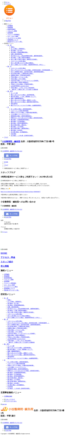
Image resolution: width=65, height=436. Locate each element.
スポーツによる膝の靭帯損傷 (19, 110)
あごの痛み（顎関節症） (18, 48)
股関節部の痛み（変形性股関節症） (21, 116)
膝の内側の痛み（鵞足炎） (19, 125)
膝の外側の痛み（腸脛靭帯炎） (20, 128)
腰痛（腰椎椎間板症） (17, 98)
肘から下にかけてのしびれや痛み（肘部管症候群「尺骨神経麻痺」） (32, 70)
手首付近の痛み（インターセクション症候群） (25, 80)
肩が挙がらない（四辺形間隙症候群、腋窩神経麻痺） (27, 56)
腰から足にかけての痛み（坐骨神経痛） (23, 95)
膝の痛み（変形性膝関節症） (19, 123)
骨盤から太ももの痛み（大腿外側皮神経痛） (24, 112)
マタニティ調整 (12, 31)
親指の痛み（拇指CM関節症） (20, 82)
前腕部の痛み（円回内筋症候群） (21, 75)
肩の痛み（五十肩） (17, 50)
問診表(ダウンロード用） (15, 41)
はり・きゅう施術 (12, 36)
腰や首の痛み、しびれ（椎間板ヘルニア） (24, 96)
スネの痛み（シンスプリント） (20, 114)
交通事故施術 (8, 396)
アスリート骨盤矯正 (13, 34)
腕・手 (9, 66)
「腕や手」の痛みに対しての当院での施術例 (24, 89)
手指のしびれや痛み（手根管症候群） (22, 84)
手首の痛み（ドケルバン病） (19, 77)
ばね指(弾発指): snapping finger (20, 86)
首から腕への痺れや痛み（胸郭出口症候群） (24, 59)
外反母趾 (13, 134)
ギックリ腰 (14, 93)
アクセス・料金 (8, 257)
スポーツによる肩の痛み (18, 61)
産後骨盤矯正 (11, 29)
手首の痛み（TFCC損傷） (18, 79)
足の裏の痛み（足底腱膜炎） (19, 132)
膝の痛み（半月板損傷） (18, 121)
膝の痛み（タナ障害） (17, 126)
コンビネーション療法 (14, 38)
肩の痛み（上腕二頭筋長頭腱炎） (21, 57)
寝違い (13, 47)
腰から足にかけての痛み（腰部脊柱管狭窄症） (25, 102)
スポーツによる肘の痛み (18, 68)
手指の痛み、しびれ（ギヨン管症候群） (23, 87)
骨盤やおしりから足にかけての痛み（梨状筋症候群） (27, 118)
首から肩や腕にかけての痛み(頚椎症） (22, 63)
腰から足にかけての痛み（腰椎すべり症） (24, 100)
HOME (6, 162)
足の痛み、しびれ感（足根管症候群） (22, 135)
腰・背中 (10, 91)
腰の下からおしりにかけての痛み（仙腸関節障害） (26, 105)
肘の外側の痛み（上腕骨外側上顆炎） (22, 73)
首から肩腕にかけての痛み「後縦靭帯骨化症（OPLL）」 (28, 64)
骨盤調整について (12, 40)
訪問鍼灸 (10, 25)
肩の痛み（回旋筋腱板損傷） (19, 52)
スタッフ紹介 (7, 262)
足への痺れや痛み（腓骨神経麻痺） (21, 109)
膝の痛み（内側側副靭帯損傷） (20, 119)
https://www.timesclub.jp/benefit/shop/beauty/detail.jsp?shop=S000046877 (21, 191)
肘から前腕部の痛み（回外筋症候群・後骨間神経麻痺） (28, 71)
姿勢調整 (10, 32)
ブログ (6, 137)
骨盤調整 (10, 27)
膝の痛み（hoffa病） (17, 130)
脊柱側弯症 (14, 103)
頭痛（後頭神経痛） (17, 54)
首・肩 (9, 45)
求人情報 (5, 266)
